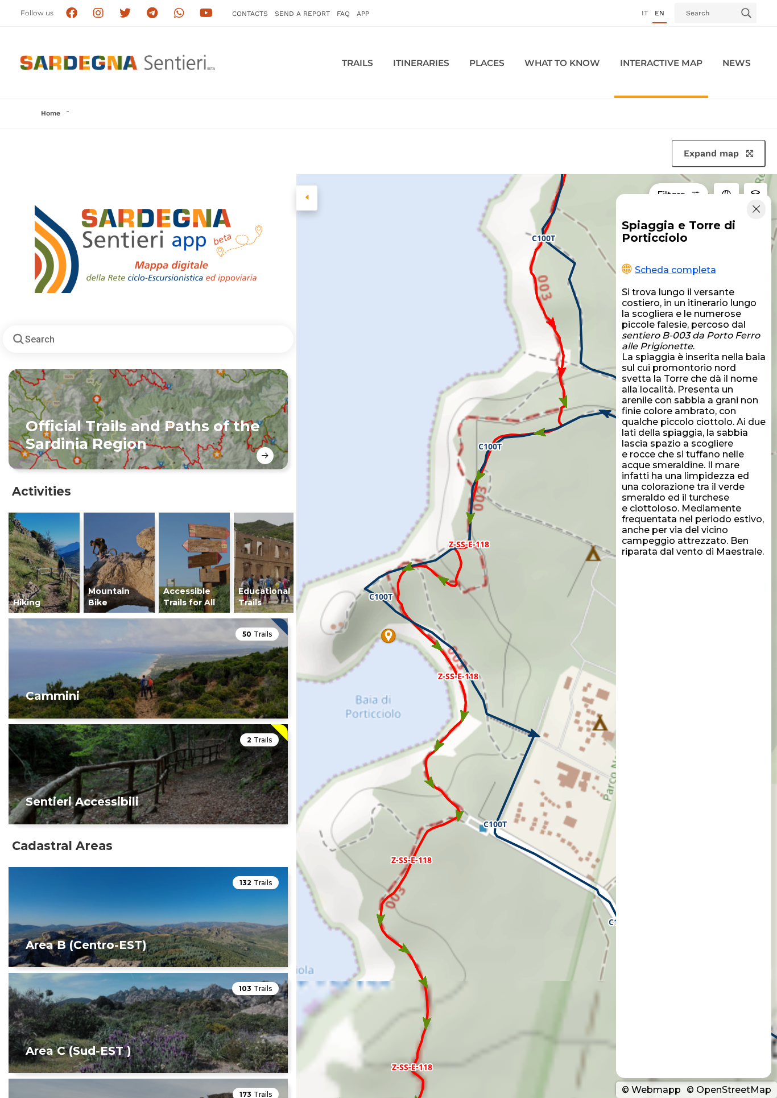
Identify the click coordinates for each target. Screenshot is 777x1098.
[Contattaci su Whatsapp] (179, 13)
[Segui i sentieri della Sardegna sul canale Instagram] (98, 13)
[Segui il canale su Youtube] (206, 13)
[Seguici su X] (125, 13)
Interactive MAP (661, 62)
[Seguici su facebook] (71, 13)
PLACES (487, 62)
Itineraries (421, 62)
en (659, 13)
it (645, 13)
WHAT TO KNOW (562, 62)
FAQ (343, 14)
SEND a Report (302, 14)
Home (50, 113)
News (736, 62)
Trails (357, 62)
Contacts (250, 14)
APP (363, 14)
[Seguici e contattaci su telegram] (152, 13)
